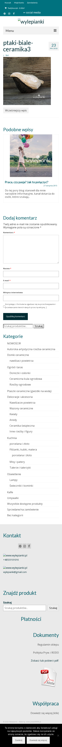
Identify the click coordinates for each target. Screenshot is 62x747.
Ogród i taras (15, 367)
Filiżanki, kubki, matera (23, 449)
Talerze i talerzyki (20, 467)
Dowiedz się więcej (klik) (45, 713)
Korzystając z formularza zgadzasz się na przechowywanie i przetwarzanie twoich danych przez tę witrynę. (30, 306)
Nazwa (7, 268)
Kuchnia (12, 438)
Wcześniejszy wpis (16, 110)
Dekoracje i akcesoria (20, 397)
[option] (31, 170)
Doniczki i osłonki (20, 373)
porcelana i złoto (19, 444)
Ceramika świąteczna (22, 425)
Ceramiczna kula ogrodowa (26, 379)
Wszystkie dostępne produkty (25, 504)
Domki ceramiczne (18, 355)
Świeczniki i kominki (21, 485)
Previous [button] (6, 172)
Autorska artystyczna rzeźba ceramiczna (31, 349)
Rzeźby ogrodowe (20, 384)
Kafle (10, 492)
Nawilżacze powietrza (22, 402)
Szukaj (39, 326)
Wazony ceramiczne (21, 408)
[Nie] (58, 735)
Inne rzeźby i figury (21, 431)
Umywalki (13, 498)
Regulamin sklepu (48, 644)
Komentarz (9, 232)
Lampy (13, 480)
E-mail (6, 280)
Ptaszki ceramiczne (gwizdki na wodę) (29, 391)
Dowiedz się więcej (38, 740)
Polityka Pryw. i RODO (46, 652)
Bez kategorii (15, 515)
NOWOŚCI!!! (14, 343)
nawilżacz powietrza (21, 360)
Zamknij (18, 740)
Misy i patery (17, 462)
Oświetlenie (14, 474)
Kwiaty (13, 414)
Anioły (13, 420)
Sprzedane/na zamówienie (23, 509)
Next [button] (56, 172)
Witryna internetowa (13, 292)
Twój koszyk (15, 8)
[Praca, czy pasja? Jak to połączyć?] (31, 155)
